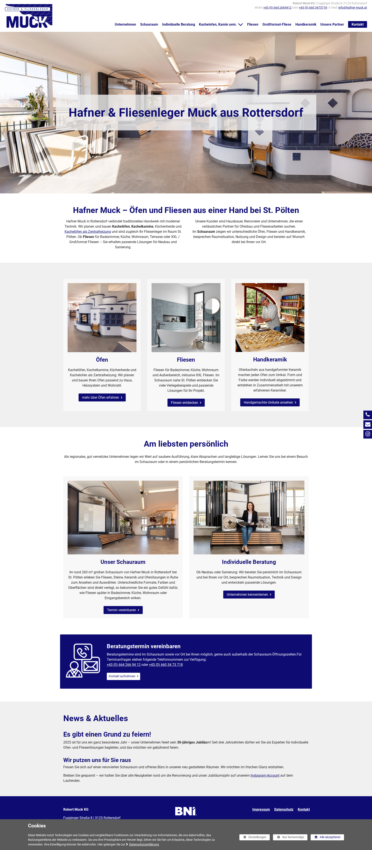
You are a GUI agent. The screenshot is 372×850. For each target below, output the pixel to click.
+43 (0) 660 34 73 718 (166, 665)
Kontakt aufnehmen (122, 676)
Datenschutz (283, 809)
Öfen (102, 359)
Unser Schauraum (123, 562)
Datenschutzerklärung (144, 844)
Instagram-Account (265, 775)
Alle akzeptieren (326, 837)
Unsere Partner (332, 24)
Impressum (261, 809)
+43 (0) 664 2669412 (277, 7)
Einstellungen (253, 838)
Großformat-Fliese (276, 24)
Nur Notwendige (288, 838)
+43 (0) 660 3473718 (313, 7)
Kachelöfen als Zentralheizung (88, 232)
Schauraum (149, 24)
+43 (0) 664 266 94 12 (124, 665)
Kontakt (358, 24)
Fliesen (252, 24)
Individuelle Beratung (178, 24)
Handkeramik (305, 24)
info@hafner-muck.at (352, 7)
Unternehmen (125, 24)
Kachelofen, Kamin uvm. (218, 24)
